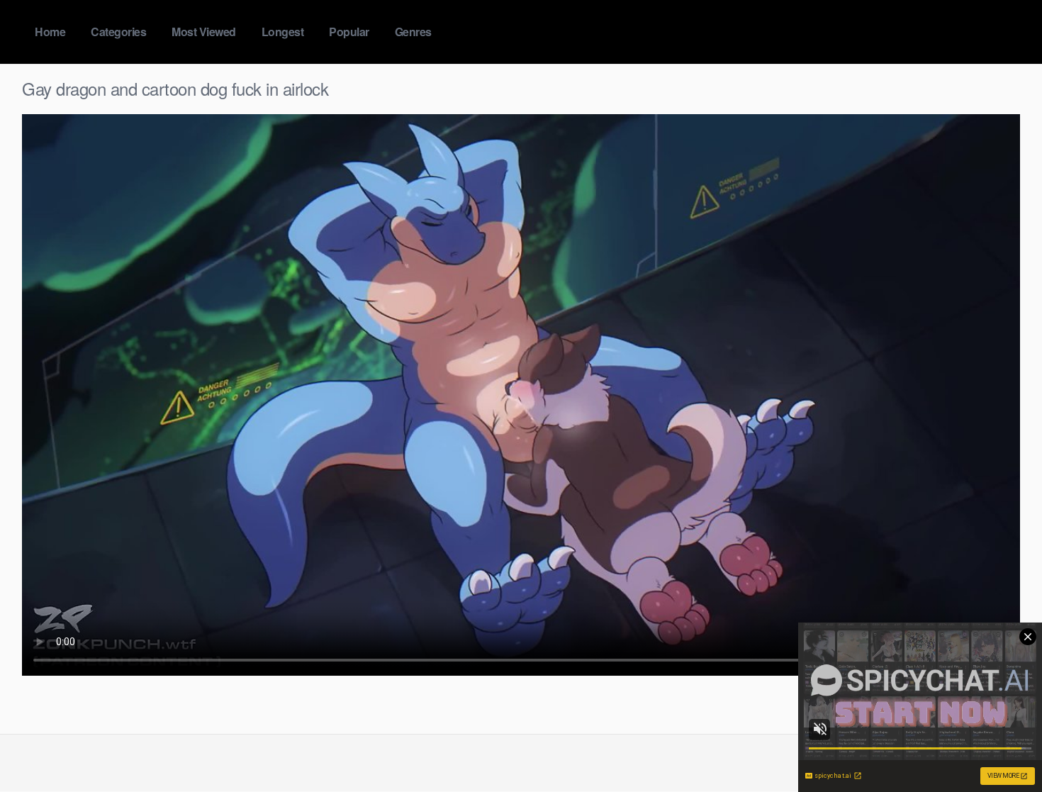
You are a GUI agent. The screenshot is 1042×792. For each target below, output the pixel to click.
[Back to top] (1003, 747)
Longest (283, 31)
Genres (413, 31)
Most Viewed (204, 31)
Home (50, 31)
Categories (118, 31)
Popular (349, 31)
